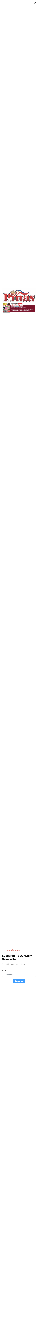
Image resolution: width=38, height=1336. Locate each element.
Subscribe (19, 981)
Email (4, 970)
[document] (19, 668)
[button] (35, 3)
